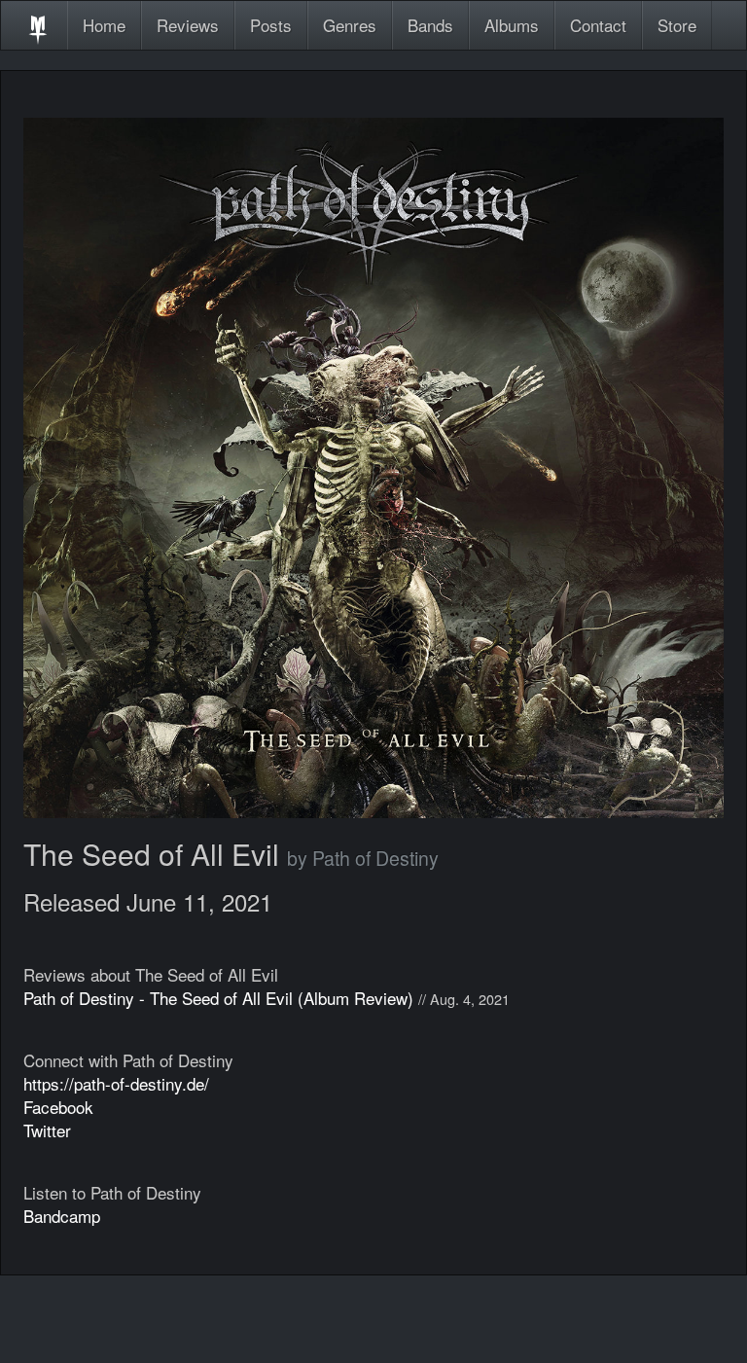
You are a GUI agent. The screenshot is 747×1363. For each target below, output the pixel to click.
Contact (598, 25)
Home (104, 25)
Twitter (47, 1130)
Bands (430, 25)
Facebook (58, 1106)
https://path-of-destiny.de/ (116, 1083)
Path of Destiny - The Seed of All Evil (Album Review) (218, 998)
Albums (511, 25)
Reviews (188, 25)
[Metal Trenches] (38, 25)
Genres (349, 25)
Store (677, 25)
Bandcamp (61, 1215)
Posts (271, 25)
